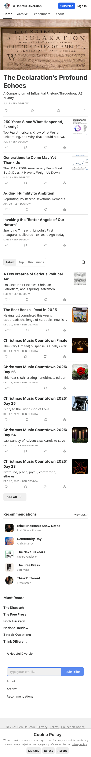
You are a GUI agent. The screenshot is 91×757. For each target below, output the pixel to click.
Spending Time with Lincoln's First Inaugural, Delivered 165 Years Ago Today (34, 232)
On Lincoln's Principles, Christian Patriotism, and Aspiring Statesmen (29, 287)
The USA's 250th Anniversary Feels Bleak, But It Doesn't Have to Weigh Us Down (33, 170)
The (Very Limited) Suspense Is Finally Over (34, 346)
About (11, 681)
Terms (54, 727)
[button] (8, 14)
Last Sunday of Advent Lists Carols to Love (34, 440)
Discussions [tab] (36, 262)
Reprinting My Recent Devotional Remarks (34, 199)
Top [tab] (21, 262)
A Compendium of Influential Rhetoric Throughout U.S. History (43, 95)
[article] (45, 66)
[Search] (83, 262)
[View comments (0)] (32, 110)
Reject (48, 751)
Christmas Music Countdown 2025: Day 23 (35, 464)
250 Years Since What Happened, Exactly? (33, 124)
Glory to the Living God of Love (26, 409)
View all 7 (81, 514)
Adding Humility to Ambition (28, 193)
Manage (33, 751)
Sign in (82, 6)
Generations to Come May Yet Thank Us (29, 160)
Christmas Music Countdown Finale (35, 340)
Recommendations (20, 696)
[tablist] (24, 262)
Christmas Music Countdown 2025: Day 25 (35, 401)
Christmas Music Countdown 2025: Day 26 (35, 369)
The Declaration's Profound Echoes (45, 81)
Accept (62, 751)
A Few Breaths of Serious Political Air (33, 276)
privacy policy (79, 744)
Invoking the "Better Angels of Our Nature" (33, 222)
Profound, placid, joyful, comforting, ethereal (29, 474)
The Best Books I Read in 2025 (30, 310)
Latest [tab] (10, 262)
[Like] (6, 110)
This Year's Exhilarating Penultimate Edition (34, 377)
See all (12, 497)
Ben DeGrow (21, 103)
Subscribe (66, 6)
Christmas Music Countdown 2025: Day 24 (35, 432)
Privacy (42, 727)
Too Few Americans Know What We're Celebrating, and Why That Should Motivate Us (35, 134)
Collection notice (73, 727)
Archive (12, 689)
